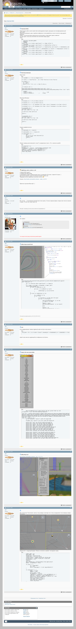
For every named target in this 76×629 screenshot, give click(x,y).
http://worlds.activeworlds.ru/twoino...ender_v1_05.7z (35, 179)
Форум (11, 6)
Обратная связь (52, 621)
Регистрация (67, 0)
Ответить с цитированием (66, 67)
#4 (70, 195)
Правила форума (26, 616)
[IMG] (24, 612)
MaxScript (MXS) (10, 21)
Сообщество (12, 12)
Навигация (41, 8)
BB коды (25, 609)
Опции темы (55, 23)
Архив (67, 621)
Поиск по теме (61, 23)
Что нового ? (18, 6)
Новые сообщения (18, 8)
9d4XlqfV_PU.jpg (27, 224)
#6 (70, 241)
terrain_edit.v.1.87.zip (28, 227)
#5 (70, 213)
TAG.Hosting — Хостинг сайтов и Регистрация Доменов (38, 624)
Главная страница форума (9, 8)
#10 (70, 507)
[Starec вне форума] (10, 224)
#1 (70, 25)
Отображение (67, 23)
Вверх (70, 621)
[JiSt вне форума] (9, 31)
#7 (70, 324)
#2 (70, 69)
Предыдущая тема (34, 598)
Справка (24, 8)
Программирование (19, 12)
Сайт (6, 6)
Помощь (61, 0)
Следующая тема (42, 598)
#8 (70, 349)
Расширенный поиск (68, 8)
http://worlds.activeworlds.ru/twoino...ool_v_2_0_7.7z (31, 456)
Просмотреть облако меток (10, 604)
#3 (70, 167)
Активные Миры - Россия (60, 621)
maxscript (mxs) (8, 603)
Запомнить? (46, 2)
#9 (70, 451)
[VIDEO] (24, 613)
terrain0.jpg (26, 223)
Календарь (29, 8)
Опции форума (34, 8)
